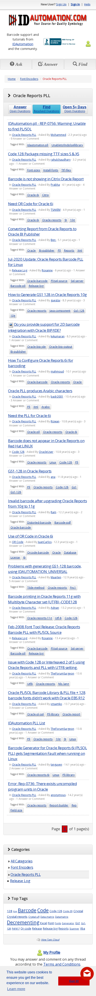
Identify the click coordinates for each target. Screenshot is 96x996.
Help (87, 4)
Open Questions (20, 109)
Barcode (27, 910)
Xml (79, 250)
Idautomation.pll (37, 145)
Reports (69, 250)
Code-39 (68, 911)
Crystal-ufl (34, 916)
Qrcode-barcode (38, 552)
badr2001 (57, 396)
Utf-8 (58, 618)
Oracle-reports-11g (39, 618)
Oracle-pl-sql (35, 714)
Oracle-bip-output (60, 347)
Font (51, 923)
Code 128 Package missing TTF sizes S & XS (43, 153)
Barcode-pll (17, 286)
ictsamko (56, 704)
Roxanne (47, 270)
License (15, 557)
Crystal (78, 911)
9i (66, 220)
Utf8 (30, 684)
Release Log (19, 270)
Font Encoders (29, 79)
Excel (43, 923)
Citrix (45, 195)
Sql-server (77, 281)
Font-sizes (33, 170)
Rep (74, 805)
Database (70, 552)
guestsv (55, 300)
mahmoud (57, 371)
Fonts (58, 923)
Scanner (74, 928)
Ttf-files (66, 170)
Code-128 (65, 462)
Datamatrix (61, 916)
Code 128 (18, 452)
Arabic (46, 407)
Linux (53, 462)
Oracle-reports (51, 220)
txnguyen (56, 764)
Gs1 (74, 487)
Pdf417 (16, 928)
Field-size (16, 810)
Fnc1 (73, 588)
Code (43, 910)
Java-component (60, 311)
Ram (53, 512)
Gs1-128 (79, 311)
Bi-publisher (46, 250)
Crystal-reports (17, 917)
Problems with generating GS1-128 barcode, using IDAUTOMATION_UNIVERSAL (44, 569)
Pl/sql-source (59, 281)
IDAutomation (22, 44)
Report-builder (59, 805)
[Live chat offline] (87, 973)
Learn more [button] (16, 989)
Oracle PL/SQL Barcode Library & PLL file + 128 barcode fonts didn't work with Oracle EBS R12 (46, 695)
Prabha (55, 185)
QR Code (17, 542)
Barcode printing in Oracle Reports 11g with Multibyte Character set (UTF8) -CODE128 (44, 599)
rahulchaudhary (61, 160)
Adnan (55, 608)
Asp (15, 911)
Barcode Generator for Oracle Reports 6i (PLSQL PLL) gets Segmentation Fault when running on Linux (47, 753)
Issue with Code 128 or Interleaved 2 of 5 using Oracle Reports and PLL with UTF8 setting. (46, 665)
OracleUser (46, 452)
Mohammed (58, 135)
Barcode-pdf (62, 522)
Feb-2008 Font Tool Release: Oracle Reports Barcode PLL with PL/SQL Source (44, 629)
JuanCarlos (45, 542)
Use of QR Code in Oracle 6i (30, 536)
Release (37, 928)
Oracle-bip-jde (36, 347)
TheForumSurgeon (62, 673)
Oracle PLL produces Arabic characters (40, 390)
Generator (68, 923)
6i (24, 557)
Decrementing (23, 922)
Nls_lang (63, 684)
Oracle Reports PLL (24, 135)
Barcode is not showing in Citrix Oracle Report (45, 178)
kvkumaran (58, 336)
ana (53, 477)
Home (12, 79)
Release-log (36, 286)
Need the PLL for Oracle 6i (29, 415)
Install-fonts (50, 170)
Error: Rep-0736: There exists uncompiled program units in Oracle (42, 786)
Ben (53, 240)
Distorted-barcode (39, 522)
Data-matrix (47, 916)
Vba (82, 928)
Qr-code (26, 928)
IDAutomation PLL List (26, 723)
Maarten (56, 577)
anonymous (58, 795)
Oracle (31, 250)
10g (72, 220)
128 (9, 911)
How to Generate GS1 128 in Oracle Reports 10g (47, 294)
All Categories (21, 861)
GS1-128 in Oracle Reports (30, 471)
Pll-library (53, 714)
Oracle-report (71, 714)
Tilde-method (35, 588)
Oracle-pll (33, 432)
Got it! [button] (74, 981)
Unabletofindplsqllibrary (67, 145)
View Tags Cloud (50, 939)
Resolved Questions (46, 109)
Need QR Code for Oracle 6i (30, 203)
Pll (59, 250)
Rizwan (55, 421)
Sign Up (61, 4)
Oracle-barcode (37, 281)
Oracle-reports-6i (38, 775)
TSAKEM (56, 210)
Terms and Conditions (61, 964)
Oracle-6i (33, 195)
